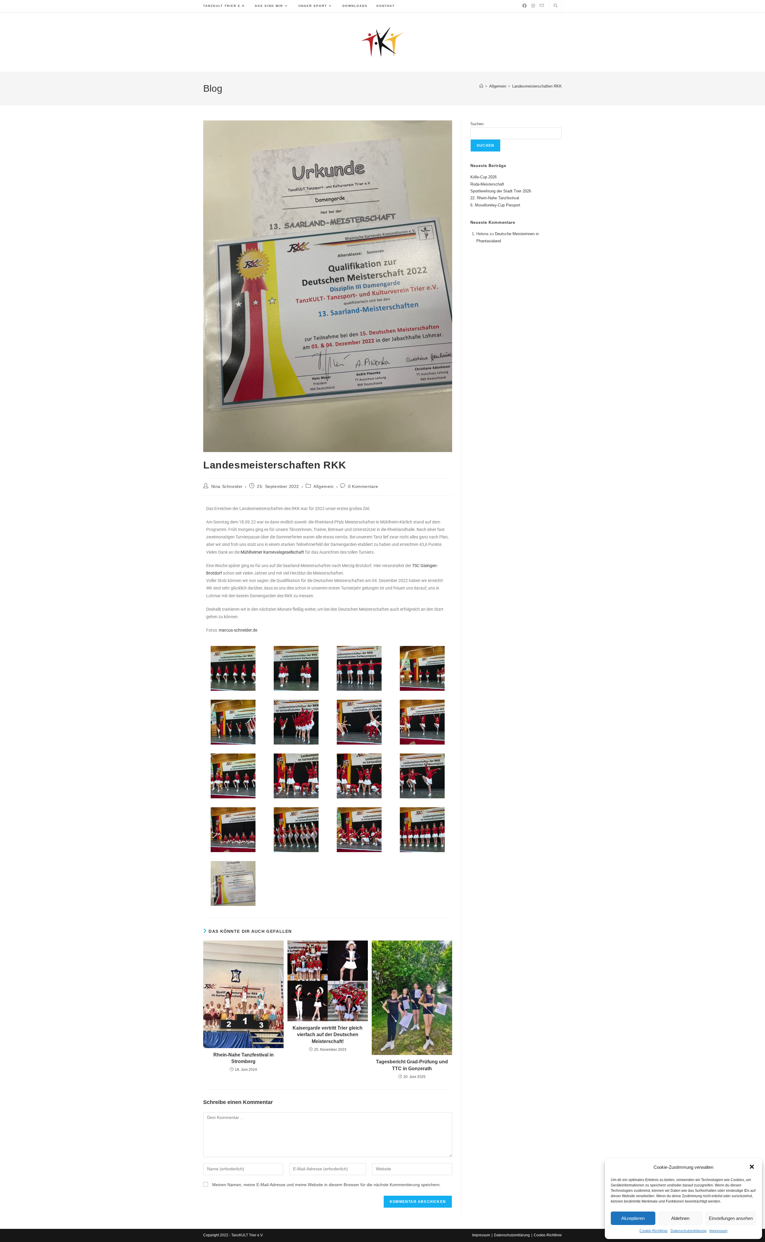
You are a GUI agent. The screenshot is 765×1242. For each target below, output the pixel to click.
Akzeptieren (633, 1218)
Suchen (477, 124)
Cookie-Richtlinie (653, 1231)
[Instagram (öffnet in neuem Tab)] (533, 6)
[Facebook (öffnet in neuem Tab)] (524, 6)
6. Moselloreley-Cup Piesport (495, 205)
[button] (752, 1167)
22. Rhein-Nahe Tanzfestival (494, 198)
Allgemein (323, 486)
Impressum (718, 1231)
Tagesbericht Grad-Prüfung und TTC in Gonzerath (412, 1065)
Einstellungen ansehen (731, 1218)
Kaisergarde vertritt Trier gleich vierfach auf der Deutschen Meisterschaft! (327, 1034)
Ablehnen (680, 1218)
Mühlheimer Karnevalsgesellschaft (272, 552)
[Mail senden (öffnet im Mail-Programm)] (541, 5)
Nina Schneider (227, 486)
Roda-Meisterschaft (487, 184)
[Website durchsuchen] (555, 6)
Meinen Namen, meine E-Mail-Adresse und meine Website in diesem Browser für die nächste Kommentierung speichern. (326, 1184)
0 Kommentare (363, 486)
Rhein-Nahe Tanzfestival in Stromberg (243, 1058)
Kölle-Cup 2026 (483, 177)
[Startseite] (481, 86)
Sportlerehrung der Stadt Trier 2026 (500, 191)
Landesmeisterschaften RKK (537, 86)
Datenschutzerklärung (688, 1231)
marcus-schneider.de (237, 630)
